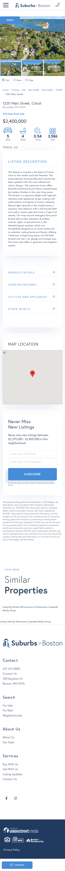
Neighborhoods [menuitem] (12, 715)
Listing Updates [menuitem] (12, 774)
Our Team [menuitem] (8, 742)
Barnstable (33, 89)
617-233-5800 (11, 669)
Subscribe (32, 474)
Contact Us (10, 673)
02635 (59, 89)
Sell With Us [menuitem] (10, 769)
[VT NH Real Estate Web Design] (32, 830)
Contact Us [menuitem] (10, 779)
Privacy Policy (12, 849)
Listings (15, 89)
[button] (32, 374)
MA (23, 89)
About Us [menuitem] (8, 737)
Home (6, 89)
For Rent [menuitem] (8, 710)
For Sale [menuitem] (8, 705)
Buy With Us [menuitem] (10, 764)
